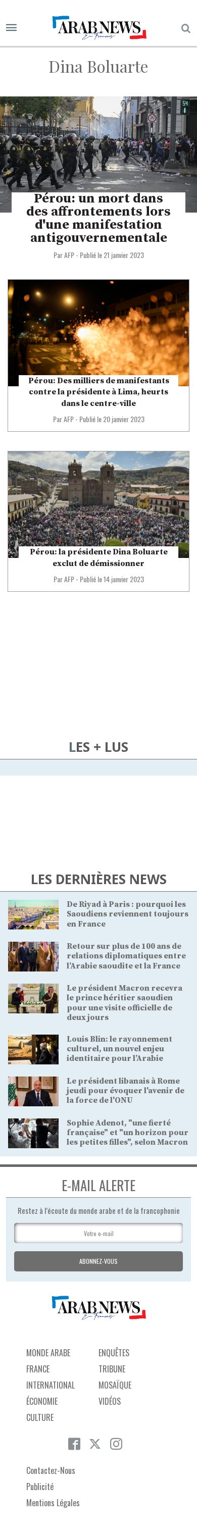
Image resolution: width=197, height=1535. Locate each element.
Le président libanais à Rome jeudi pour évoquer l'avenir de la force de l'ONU (125, 1090)
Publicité (40, 1486)
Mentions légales (53, 1503)
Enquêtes (113, 1353)
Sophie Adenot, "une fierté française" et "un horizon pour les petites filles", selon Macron (127, 1132)
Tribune (111, 1369)
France (38, 1369)
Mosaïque (114, 1385)
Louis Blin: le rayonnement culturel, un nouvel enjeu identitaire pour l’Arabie (119, 1048)
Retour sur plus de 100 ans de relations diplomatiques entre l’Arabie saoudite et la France (126, 955)
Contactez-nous (50, 1470)
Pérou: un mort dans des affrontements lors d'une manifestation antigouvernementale (98, 218)
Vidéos (109, 1401)
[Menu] (11, 28)
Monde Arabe (48, 1353)
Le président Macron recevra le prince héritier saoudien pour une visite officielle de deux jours (124, 1002)
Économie (42, 1401)
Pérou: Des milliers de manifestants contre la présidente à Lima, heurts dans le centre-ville (98, 392)
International (50, 1385)
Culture (40, 1417)
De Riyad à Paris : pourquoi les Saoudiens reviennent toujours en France (127, 914)
